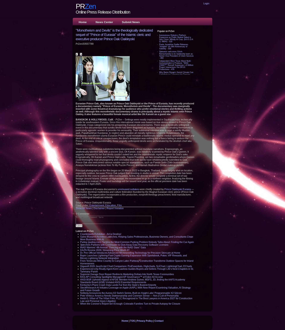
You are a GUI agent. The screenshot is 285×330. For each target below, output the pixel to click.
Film (119, 205)
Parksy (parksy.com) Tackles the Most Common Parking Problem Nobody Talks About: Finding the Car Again (137, 242)
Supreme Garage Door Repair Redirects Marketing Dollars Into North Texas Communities (127, 274)
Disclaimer (99, 208)
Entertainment (96, 205)
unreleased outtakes (128, 189)
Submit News (131, 22)
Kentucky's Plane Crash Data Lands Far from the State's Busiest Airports (118, 285)
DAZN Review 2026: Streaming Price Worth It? (104, 250)
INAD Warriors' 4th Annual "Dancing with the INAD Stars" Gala (113, 247)
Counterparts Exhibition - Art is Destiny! (100, 234)
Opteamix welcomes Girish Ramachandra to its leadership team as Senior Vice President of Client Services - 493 (176, 54)
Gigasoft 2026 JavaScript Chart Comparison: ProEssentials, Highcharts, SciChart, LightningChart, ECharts (136, 266)
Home (83, 22)
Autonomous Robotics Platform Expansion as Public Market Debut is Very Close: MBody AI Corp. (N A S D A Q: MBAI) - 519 (176, 38)
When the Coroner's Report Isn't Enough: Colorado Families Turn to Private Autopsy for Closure (130, 303)
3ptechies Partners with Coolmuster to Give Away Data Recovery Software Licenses (124, 245)
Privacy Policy (145, 321)
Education (110, 205)
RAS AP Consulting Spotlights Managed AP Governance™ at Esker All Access (121, 277)
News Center (104, 22)
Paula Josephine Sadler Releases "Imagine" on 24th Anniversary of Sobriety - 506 (173, 46)
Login (206, 3)
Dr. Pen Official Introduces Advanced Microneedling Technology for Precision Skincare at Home (130, 253)
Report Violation (115, 208)
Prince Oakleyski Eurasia (177, 189)
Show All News (84, 208)
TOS (132, 321)
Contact (159, 321)
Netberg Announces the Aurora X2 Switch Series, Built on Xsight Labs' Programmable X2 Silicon (131, 293)
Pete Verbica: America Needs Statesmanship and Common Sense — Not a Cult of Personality (129, 295)
